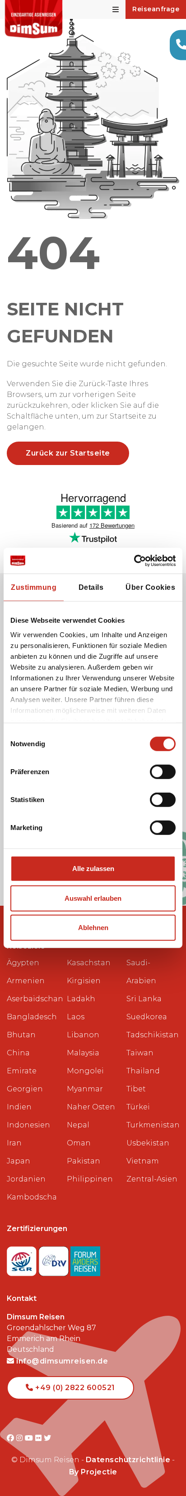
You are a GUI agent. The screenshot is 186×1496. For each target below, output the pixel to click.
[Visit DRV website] (55, 1258)
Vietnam (142, 1161)
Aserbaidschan (33, 998)
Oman (79, 1143)
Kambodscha (32, 1197)
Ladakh (81, 998)
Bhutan (21, 1035)
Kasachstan (89, 962)
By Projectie (93, 1472)
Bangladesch (32, 1017)
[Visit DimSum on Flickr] (39, 1438)
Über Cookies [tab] (150, 587)
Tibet (136, 1089)
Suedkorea (146, 1017)
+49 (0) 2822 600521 (74, 1387)
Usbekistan (147, 1143)
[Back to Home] (34, 19)
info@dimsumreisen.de (61, 1361)
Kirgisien (84, 980)
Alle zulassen (93, 868)
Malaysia (83, 1053)
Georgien (25, 1089)
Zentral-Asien (151, 1179)
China (18, 1053)
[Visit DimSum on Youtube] (30, 1438)
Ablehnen (93, 927)
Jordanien (26, 1179)
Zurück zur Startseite (68, 453)
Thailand (143, 1071)
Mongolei (85, 1071)
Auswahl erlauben (93, 898)
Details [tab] (91, 587)
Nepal (78, 1125)
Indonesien (28, 1125)
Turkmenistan (152, 1125)
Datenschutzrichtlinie (128, 1459)
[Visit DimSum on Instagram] (20, 1438)
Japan (18, 1161)
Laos (75, 1017)
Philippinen (90, 1179)
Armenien (26, 980)
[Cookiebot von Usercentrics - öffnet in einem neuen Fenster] (136, 561)
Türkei (138, 1107)
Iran (14, 1143)
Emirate (22, 1071)
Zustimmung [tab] (33, 587)
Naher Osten (91, 1107)
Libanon (83, 1035)
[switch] (163, 772)
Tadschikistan (152, 1035)
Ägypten (23, 962)
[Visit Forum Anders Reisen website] (85, 1258)
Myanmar (85, 1089)
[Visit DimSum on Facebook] (11, 1438)
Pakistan (83, 1161)
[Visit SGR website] (23, 1258)
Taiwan (139, 1053)
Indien (19, 1107)
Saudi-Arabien (141, 971)
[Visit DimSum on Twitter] (47, 1438)
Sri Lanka (144, 998)
